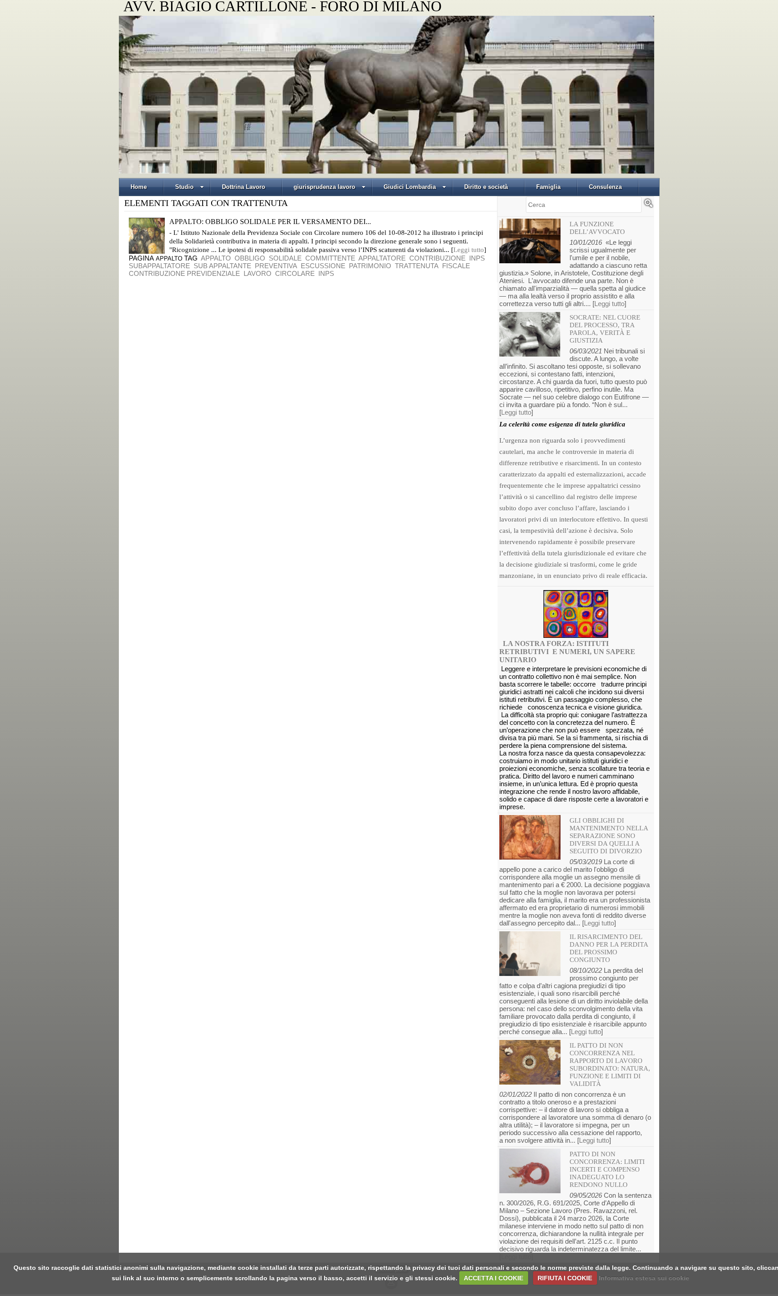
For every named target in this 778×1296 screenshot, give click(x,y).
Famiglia (548, 186)
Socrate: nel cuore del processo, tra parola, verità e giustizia (605, 329)
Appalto (169, 258)
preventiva (276, 266)
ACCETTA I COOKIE (493, 1278)
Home (139, 186)
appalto (216, 258)
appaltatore (382, 258)
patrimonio (370, 266)
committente (330, 258)
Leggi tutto (468, 249)
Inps (326, 273)
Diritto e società (486, 186)
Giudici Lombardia (410, 186)
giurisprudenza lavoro (324, 186)
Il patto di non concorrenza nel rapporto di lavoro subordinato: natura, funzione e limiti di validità (610, 1064)
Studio (184, 186)
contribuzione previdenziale (184, 273)
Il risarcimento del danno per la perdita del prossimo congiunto (609, 948)
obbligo (250, 258)
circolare (295, 273)
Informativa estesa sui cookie (644, 1278)
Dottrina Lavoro (243, 186)
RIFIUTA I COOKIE (565, 1278)
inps (477, 258)
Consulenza (605, 186)
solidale (285, 258)
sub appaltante (222, 266)
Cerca (648, 206)
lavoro (257, 273)
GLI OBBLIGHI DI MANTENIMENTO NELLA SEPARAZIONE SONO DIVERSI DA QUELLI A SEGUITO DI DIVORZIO (609, 836)
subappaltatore (159, 266)
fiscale (456, 266)
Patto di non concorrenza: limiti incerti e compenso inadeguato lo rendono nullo (607, 1169)
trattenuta (417, 266)
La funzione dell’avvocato (597, 227)
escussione (323, 266)
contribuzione (437, 258)
